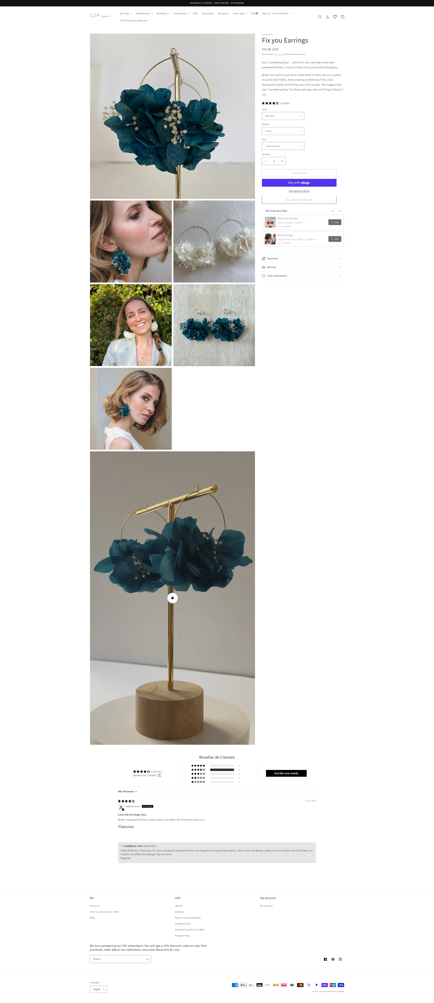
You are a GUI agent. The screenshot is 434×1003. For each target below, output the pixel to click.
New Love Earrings (288, 218)
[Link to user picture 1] (126, 832)
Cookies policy (183, 923)
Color (264, 109)
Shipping (279, 54)
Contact (179, 911)
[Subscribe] (147, 959)
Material (266, 124)
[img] (126, 801)
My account (266, 905)
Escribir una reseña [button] (286, 773)
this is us (95, 905)
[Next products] (340, 211)
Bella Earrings (285, 235)
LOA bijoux (323, 991)
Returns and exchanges (188, 917)
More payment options (299, 191)
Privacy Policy (182, 935)
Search (179, 905)
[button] (126, 13)
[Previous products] (333, 211)
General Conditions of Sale (190, 929)
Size (264, 139)
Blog (92, 917)
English (97, 989)
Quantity (266, 154)
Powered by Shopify (336, 991)
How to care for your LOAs (104, 911)
